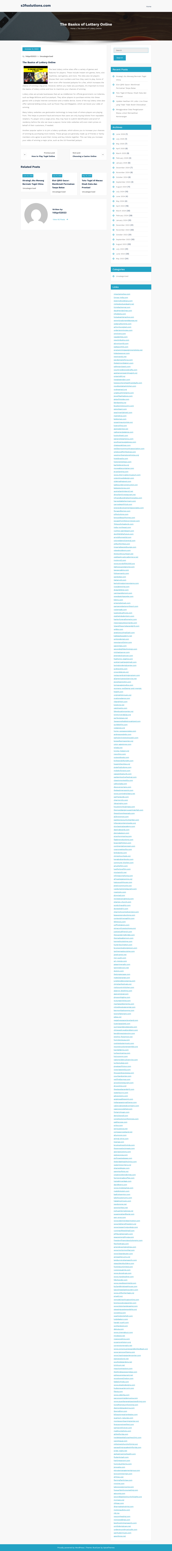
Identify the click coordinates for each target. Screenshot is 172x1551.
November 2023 (123, 230)
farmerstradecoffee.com (124, 1178)
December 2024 (123, 168)
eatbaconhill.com (121, 347)
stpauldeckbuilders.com (124, 1263)
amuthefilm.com (121, 866)
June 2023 (120, 254)
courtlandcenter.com (122, 1076)
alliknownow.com (121, 817)
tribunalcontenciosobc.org (125, 823)
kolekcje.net (119, 705)
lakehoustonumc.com (123, 1198)
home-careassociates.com (125, 731)
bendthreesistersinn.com (124, 1033)
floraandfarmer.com (122, 511)
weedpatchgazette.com (123, 596)
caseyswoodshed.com (123, 1109)
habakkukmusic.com (122, 1201)
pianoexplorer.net (121, 1359)
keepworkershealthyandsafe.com (128, 383)
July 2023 (120, 249)
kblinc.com (118, 600)
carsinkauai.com (120, 1441)
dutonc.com (119, 971)
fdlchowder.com (120, 1280)
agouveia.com (119, 1493)
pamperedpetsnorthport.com (126, 606)
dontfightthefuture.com (124, 534)
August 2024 (121, 187)
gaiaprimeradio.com (122, 964)
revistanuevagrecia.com (124, 899)
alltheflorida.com (121, 1434)
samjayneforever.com (123, 1428)
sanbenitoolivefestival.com (125, 777)
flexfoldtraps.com (121, 1244)
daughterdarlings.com (123, 311)
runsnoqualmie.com (122, 1270)
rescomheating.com (122, 1516)
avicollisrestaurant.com (124, 1083)
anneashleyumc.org (122, 1257)
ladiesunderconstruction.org (125, 485)
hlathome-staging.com (123, 659)
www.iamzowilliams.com (124, 1352)
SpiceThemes (109, 1548)
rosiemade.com (120, 610)
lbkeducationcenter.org (123, 711)
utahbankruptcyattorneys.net (126, 557)
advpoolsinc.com (121, 1096)
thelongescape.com (122, 974)
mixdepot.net (119, 1336)
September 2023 (123, 239)
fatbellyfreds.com (121, 1382)
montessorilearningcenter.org (126, 1421)
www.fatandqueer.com (123, 1254)
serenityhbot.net (121, 1208)
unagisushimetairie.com (124, 393)
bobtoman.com (120, 419)
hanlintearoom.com (122, 1460)
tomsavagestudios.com (123, 685)
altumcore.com (120, 1135)
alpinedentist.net (121, 429)
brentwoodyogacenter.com (125, 1303)
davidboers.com (120, 1185)
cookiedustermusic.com (124, 1043)
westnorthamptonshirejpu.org (126, 455)
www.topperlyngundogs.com (126, 1227)
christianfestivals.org (122, 984)
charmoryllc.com (121, 800)
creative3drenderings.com (125, 1175)
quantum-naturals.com (123, 1418)
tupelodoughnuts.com (123, 613)
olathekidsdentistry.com (124, 616)
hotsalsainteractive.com (124, 317)
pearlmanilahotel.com (123, 412)
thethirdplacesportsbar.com (125, 1372)
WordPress (79, 1548)
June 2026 (120, 134)
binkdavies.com (120, 853)
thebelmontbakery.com (123, 363)
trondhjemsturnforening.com (126, 1405)
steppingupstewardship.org (125, 1309)
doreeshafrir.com (121, 909)
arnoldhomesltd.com (122, 537)
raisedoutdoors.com (122, 550)
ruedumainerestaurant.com (125, 889)
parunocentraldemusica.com (126, 1398)
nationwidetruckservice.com (126, 1060)
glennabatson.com (121, 833)
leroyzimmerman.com (123, 1474)
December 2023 (123, 225)
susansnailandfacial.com (124, 1214)
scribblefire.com (121, 725)
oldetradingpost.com (122, 481)
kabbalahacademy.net (123, 636)
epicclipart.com (120, 409)
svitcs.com (118, 1125)
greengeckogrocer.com (123, 656)
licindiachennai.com (122, 307)
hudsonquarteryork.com (124, 1388)
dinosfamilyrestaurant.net (125, 495)
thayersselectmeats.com (124, 1148)
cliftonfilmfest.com (122, 544)
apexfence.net (120, 1536)
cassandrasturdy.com (123, 774)
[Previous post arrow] (27, 154)
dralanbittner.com (121, 590)
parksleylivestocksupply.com (126, 738)
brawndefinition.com (122, 843)
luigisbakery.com (121, 1319)
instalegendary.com (122, 380)
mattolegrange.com (122, 978)
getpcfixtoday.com (121, 399)
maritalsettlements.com (124, 1004)
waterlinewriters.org (122, 1165)
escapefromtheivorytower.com (127, 521)
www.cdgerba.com (121, 1395)
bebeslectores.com (122, 488)
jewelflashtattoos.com (123, 396)
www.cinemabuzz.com (123, 1332)
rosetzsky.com (120, 892)
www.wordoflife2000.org (124, 564)
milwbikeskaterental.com (124, 1007)
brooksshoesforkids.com (124, 1145)
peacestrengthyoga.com (124, 1237)
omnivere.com (120, 334)
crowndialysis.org (121, 672)
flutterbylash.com (121, 1457)
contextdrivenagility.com (124, 918)
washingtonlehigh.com (123, 1316)
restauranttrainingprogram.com (127, 675)
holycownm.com (121, 1056)
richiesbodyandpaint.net (124, 304)
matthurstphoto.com (122, 1431)
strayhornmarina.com (123, 836)
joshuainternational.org (123, 1211)
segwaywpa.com (121, 1155)
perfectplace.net (121, 718)
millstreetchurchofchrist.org (126, 1444)
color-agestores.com (122, 744)
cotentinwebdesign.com (124, 478)
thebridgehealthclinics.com (125, 1162)
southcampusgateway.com (125, 442)
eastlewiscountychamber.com (126, 820)
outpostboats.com (121, 757)
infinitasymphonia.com (123, 876)
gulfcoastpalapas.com (123, 1158)
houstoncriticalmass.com (124, 807)
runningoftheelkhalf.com (124, 1231)
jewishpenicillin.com (122, 682)
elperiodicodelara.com (123, 301)
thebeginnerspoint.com (123, 790)
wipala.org (118, 748)
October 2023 (122, 235)
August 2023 (121, 244)
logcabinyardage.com (122, 1181)
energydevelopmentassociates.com (129, 508)
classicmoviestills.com (123, 780)
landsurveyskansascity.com (125, 1260)
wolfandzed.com (121, 1326)
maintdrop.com (120, 416)
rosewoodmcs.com (122, 1339)
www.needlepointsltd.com (125, 1283)
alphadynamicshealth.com (125, 1454)
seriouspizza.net (121, 1129)
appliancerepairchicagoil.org (125, 373)
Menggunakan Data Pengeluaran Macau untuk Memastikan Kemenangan (129, 113)
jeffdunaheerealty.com (123, 1234)
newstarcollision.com (123, 642)
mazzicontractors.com (123, 1368)
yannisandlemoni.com (123, 593)
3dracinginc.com (120, 803)
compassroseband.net (123, 1132)
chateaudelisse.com (122, 445)
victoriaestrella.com (122, 1070)
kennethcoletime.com (123, 941)
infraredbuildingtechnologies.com (128, 498)
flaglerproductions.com (123, 840)
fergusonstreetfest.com (124, 1424)
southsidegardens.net (123, 1362)
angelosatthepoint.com (123, 1099)
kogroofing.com (120, 426)
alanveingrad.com (121, 994)
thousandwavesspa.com (124, 1073)
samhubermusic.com (122, 1533)
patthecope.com (120, 1122)
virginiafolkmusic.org (122, 695)
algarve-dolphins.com (123, 991)
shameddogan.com (122, 1168)
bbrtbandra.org (120, 403)
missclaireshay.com (122, 294)
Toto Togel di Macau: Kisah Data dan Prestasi (92, 184)
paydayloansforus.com (123, 360)
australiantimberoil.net (123, 491)
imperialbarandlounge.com (125, 547)
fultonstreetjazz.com (122, 462)
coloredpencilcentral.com (124, 541)
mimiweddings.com (122, 1520)
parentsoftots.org (121, 1171)
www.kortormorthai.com (124, 1250)
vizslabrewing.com (121, 587)
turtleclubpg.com (121, 1063)
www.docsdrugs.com (122, 1273)
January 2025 (121, 163)
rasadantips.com (121, 337)
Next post (76, 153)
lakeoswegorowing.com (124, 1487)
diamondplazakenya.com (124, 1408)
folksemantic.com (121, 573)
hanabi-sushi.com (121, 1322)
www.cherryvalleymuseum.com (127, 475)
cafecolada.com (120, 784)
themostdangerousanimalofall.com (128, 810)
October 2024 (122, 177)
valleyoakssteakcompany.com (126, 1106)
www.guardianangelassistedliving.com (130, 1401)
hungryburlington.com (123, 945)
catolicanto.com (120, 708)
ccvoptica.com (120, 1313)
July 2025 (120, 139)
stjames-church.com (122, 902)
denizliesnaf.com (121, 1116)
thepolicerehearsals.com (124, 813)
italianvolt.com (120, 580)
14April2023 (30, 56)
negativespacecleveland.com (126, 1020)
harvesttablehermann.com (125, 501)
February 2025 (122, 158)
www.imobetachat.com (123, 1188)
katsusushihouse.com (123, 882)
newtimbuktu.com (121, 340)
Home (148, 6)
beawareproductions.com (124, 915)
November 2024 (123, 172)
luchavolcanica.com (122, 1053)
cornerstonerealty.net (123, 1345)
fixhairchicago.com (121, 1112)
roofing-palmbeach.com (124, 531)
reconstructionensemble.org (126, 1047)
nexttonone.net (120, 1204)
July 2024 (120, 192)
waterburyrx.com (121, 1093)
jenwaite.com (119, 1467)
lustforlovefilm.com (122, 869)
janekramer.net (120, 955)
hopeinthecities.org (122, 764)
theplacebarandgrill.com (124, 1089)
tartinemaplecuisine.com (124, 951)
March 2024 (121, 211)
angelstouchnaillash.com (124, 633)
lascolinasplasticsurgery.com (126, 1290)
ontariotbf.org (119, 376)
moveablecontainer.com (124, 468)
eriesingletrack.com (122, 603)
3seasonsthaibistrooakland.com (127, 721)
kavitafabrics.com (121, 1050)
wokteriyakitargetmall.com (125, 662)
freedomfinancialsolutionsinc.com (128, 1240)
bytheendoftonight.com (123, 761)
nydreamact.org (120, 389)
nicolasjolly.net (120, 872)
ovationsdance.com (122, 698)
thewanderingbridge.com (124, 935)
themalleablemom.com (123, 938)
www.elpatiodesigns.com (124, 1385)
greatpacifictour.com (122, 1066)
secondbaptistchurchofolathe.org (128, 1497)
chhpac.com (119, 1503)
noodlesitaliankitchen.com (125, 386)
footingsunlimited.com (123, 1267)
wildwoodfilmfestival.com (125, 452)
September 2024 (123, 182)
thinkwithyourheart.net (123, 554)
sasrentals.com (120, 646)
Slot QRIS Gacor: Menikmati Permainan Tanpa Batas (63, 184)
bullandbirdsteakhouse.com (125, 1286)
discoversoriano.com (122, 787)
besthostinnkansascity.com (125, 1523)
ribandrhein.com (120, 702)
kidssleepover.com (122, 353)
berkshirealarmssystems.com (126, 583)
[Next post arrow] (102, 154)
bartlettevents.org (121, 465)
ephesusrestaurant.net (123, 1375)
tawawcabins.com (121, 570)
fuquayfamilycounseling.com (126, 1490)
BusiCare (97, 1548)
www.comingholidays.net (124, 794)
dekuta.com (119, 1329)
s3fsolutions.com (36, 5)
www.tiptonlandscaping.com (126, 1306)
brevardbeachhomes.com (124, 518)
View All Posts (59, 219)
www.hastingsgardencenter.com (127, 1355)
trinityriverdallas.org (122, 715)
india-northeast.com (122, 527)
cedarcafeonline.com (122, 324)
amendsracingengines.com (125, 1247)
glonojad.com (119, 895)
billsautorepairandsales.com (126, 1414)
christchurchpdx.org (122, 856)
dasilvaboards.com (121, 830)
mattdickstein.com (121, 1191)
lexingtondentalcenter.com (125, 665)
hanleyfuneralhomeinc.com (125, 619)
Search (120, 58)
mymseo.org (119, 1500)
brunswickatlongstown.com (125, 948)
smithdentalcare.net (122, 1526)
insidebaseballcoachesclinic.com (127, 1437)
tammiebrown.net (121, 968)
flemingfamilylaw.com (123, 1480)
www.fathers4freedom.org (125, 1224)
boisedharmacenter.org (123, 741)
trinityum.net (119, 1365)
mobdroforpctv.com (122, 771)
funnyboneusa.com (122, 1040)
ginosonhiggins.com (122, 997)
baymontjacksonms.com (124, 1010)
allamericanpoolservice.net (125, 679)
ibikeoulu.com (120, 922)
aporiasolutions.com (122, 1152)
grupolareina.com (121, 472)
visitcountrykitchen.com (124, 987)
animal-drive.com (121, 1139)
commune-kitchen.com (124, 863)
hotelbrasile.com (121, 458)
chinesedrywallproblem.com (126, 1030)
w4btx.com (118, 629)
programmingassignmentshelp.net (128, 350)
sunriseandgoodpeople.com (125, 1027)
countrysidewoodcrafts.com (125, 370)
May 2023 (120, 259)
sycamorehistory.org (122, 1342)
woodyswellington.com (123, 1378)
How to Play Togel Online (43, 156)
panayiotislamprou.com (123, 439)
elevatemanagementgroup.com (127, 1470)
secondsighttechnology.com (125, 649)
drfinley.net (118, 1477)
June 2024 (120, 196)
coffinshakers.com (121, 925)
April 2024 (120, 206)
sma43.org (118, 1296)
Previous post (49, 153)
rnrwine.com (119, 1483)
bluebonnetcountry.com (124, 406)
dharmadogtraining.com (124, 1506)
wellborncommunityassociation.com (129, 449)
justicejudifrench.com (123, 932)
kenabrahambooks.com (123, 859)
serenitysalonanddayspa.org (125, 320)
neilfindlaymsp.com (122, 1079)
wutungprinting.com (122, 1001)
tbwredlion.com (120, 1411)
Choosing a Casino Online (84, 156)
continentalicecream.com (124, 846)
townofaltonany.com (122, 1014)
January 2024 (121, 220)
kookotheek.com (121, 435)
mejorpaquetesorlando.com (125, 623)
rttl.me (116, 1513)
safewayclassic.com (122, 366)
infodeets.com (120, 314)
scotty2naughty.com (122, 905)
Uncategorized (46, 56)
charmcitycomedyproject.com (126, 912)
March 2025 (121, 153)
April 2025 (120, 148)
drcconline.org (120, 1086)
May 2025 (120, 144)
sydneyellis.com (120, 669)
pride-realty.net (120, 1451)
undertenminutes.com (123, 330)
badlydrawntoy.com (122, 1194)
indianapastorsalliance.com (125, 1102)
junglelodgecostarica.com (124, 981)
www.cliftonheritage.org (124, 1293)
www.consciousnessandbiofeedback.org (131, 1349)
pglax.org (117, 1017)
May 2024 (120, 201)
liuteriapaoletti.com (122, 1024)
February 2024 (122, 215)
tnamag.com (119, 1142)
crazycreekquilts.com (123, 849)
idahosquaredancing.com (124, 567)
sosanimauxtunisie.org (123, 422)
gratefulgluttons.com (122, 767)
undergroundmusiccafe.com (125, 1529)
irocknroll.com (120, 560)
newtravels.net (120, 357)
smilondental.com (121, 639)
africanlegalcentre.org (123, 879)
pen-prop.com (120, 1217)
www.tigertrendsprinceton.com (127, 1221)
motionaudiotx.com (122, 1510)
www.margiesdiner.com (124, 1277)
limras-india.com (121, 297)
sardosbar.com (120, 577)
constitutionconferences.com (126, 1119)
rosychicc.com (120, 754)
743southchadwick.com (124, 524)
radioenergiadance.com (123, 432)
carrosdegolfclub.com (123, 504)
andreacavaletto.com (122, 734)
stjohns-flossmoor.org (123, 1037)
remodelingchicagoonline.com (126, 1300)
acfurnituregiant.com (122, 327)
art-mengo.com (120, 961)
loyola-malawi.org (121, 751)
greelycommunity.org (123, 886)
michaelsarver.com (122, 652)
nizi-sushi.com (120, 958)
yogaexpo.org (119, 728)
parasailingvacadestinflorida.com (127, 1447)
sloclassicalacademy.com (124, 826)
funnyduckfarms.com (123, 1464)
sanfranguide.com (121, 797)
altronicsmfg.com (121, 343)
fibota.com (118, 1391)
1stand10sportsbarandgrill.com (126, 626)
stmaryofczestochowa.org (125, 928)
